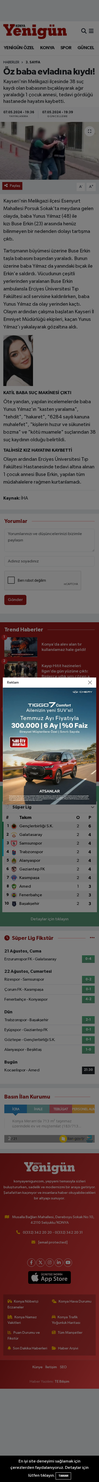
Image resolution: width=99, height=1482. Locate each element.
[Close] (90, 683)
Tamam (63, 1475)
